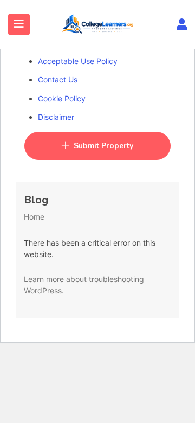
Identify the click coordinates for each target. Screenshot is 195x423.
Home (34, 216)
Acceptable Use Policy (78, 61)
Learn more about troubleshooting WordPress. (84, 284)
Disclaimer (56, 116)
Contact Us (57, 79)
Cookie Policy (62, 98)
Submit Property (103, 145)
